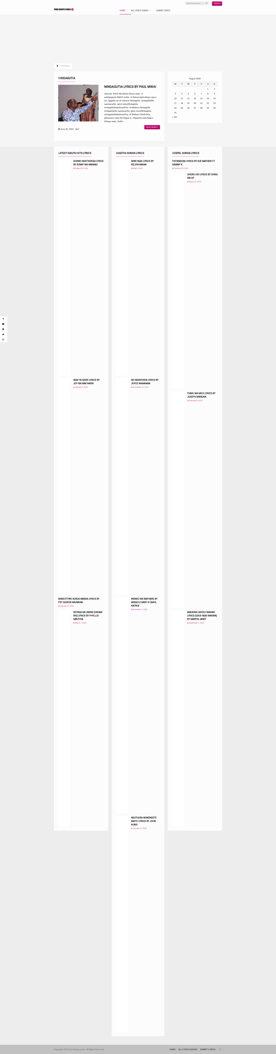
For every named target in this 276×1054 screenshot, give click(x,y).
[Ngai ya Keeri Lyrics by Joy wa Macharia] (64, 486)
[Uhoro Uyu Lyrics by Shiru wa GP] (178, 281)
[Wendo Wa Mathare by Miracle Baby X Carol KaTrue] (122, 705)
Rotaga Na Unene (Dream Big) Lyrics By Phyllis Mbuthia (87, 615)
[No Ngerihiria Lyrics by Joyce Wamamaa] (122, 486)
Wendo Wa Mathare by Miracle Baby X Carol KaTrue (144, 602)
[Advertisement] (138, 36)
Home (122, 10)
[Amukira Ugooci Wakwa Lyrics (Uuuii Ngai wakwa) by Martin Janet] (178, 718)
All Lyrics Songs (139, 10)
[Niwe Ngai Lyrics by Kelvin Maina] (122, 267)
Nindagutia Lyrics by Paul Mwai (130, 86)
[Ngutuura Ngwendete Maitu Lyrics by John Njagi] (122, 924)
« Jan (174, 117)
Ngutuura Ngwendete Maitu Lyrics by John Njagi (144, 821)
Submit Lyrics (163, 10)
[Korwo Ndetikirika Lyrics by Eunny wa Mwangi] (64, 267)
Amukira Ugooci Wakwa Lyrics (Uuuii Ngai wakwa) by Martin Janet (202, 615)
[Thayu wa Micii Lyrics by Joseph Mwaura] (178, 500)
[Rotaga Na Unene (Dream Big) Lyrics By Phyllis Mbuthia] (64, 718)
